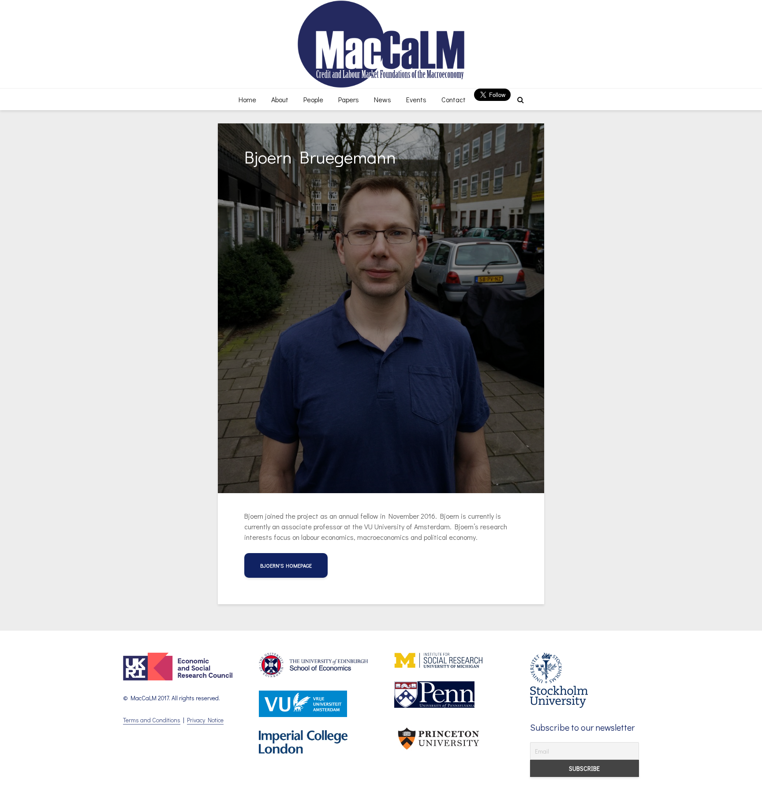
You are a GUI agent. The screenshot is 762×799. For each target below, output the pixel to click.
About (279, 99)
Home (247, 99)
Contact (453, 99)
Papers (348, 99)
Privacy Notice (205, 720)
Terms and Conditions (151, 720)
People (313, 99)
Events (416, 99)
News (382, 99)
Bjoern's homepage (286, 565)
